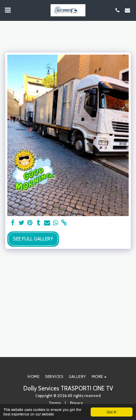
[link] (64, 223)
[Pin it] (30, 223)
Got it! (111, 411)
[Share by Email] (47, 223)
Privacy (76, 403)
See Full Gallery (33, 239)
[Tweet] (21, 223)
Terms (55, 403)
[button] (8, 10)
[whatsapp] (56, 223)
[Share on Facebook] (13, 223)
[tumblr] (39, 223)
